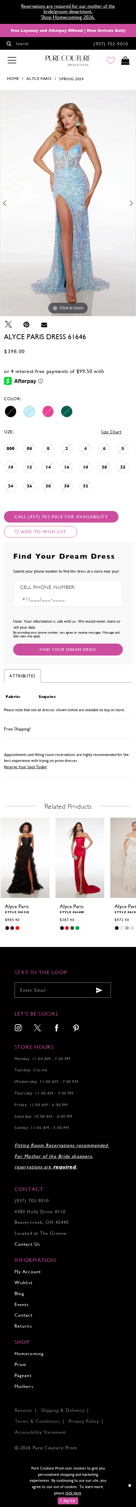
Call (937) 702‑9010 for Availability (61, 516)
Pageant (23, 1375)
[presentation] (25, 858)
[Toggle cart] (125, 61)
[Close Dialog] (130, 1485)
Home (13, 78)
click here (73, 1493)
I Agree (67, 1500)
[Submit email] (99, 990)
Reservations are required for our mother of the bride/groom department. (68, 8)
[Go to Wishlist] (111, 61)
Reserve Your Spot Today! (25, 767)
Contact (24, 1315)
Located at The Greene (41, 1233)
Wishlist (24, 1282)
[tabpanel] (68, 203)
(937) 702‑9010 (32, 1200)
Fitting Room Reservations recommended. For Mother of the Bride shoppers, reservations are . (62, 1156)
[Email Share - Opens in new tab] (44, 324)
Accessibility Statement (40, 1432)
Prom (20, 1364)
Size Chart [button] (111, 431)
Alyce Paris (38, 78)
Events (22, 1304)
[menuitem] (18, 1028)
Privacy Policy (84, 1421)
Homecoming (29, 1353)
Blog (19, 1293)
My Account (28, 1271)
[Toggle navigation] (11, 60)
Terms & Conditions (37, 1421)
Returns (23, 1326)
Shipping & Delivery (63, 1410)
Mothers (24, 1386)
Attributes (22, 675)
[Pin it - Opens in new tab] (26, 324)
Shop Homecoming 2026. (68, 17)
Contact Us (27, 1244)
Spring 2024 (71, 79)
